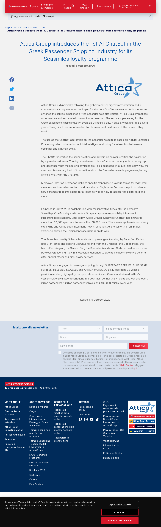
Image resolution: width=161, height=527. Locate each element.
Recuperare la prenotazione (61, 439)
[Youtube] (91, 419)
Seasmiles (10, 439)
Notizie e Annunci (38, 406)
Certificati (34, 475)
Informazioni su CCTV (111, 447)
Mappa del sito (111, 457)
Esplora (34, 6)
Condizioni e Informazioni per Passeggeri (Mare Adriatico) (38, 421)
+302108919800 (48, 388)
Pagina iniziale (12, 27)
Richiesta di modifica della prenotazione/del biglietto (63, 414)
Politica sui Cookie (112, 453)
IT (150, 6)
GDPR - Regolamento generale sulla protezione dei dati (113, 407)
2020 (42, 27)
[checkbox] (59, 352)
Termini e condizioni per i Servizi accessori (39, 433)
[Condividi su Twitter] (11, 89)
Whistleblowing (111, 440)
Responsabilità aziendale (12, 421)
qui (135, 368)
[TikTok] (97, 419)
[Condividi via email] (11, 108)
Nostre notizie (29, 27)
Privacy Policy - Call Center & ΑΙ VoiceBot (113, 433)
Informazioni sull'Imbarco (47, 6)
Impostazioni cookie (120, 504)
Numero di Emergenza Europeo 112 (15, 447)
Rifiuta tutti (120, 512)
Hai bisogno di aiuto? (86, 408)
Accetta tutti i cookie (120, 520)
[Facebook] (80, 419)
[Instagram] (86, 419)
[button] (80, 329)
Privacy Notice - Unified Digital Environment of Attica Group (111, 421)
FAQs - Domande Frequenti (38, 456)
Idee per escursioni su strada (39, 464)
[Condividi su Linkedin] (11, 98)
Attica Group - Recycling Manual (14, 428)
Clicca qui (48, 16)
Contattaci (84, 414)
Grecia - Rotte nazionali (12, 413)
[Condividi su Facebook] (11, 79)
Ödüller (33, 479)
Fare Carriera (36, 484)
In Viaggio (67, 6)
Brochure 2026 (37, 470)
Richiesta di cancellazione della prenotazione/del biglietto (64, 428)
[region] (80, 512)
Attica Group (11, 406)
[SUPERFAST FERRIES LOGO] (17, 6)
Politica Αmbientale (15, 434)
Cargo (32, 411)
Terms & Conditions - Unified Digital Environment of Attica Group (39, 445)
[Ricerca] (73, 6)
